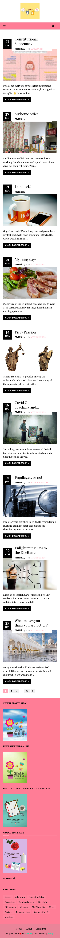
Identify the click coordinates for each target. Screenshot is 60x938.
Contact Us (41, 929)
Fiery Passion (25, 332)
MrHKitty (20, 48)
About (29, 929)
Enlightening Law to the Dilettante (31, 550)
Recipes (8, 912)
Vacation (9, 917)
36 (27, 691)
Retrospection (23, 912)
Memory (24, 907)
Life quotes (10, 907)
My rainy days (25, 259)
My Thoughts (38, 907)
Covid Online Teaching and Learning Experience (31, 404)
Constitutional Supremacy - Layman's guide (27, 41)
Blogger (52, 933)
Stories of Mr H (41, 912)
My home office (27, 114)
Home (19, 929)
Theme (28, 933)
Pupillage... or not (28, 477)
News (51, 907)
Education (20, 897)
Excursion (10, 902)
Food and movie (26, 902)
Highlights (43, 902)
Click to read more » (17, 99)
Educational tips (36, 897)
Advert (8, 897)
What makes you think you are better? (31, 622)
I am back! (23, 187)
